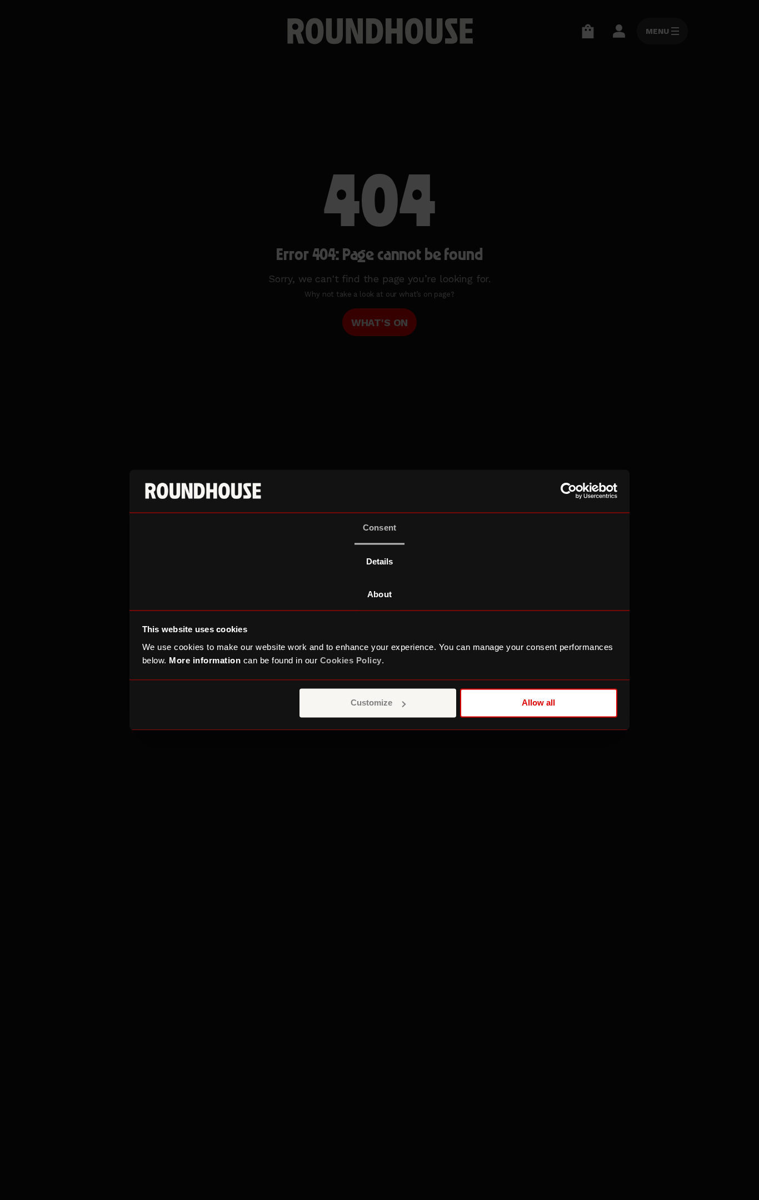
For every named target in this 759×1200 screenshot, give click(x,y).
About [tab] (379, 594)
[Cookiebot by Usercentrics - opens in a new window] (568, 491)
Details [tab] (379, 561)
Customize (371, 703)
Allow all (538, 703)
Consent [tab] (379, 527)
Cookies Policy (351, 660)
